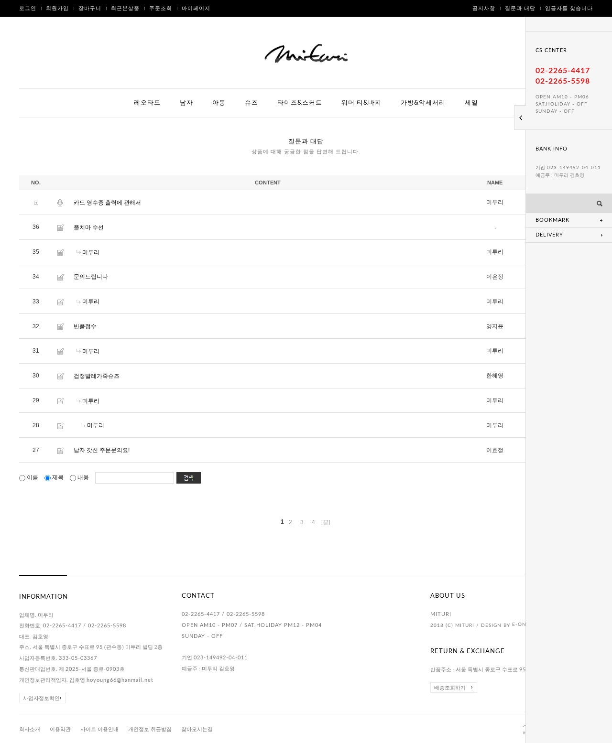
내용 (83, 477)
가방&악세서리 (423, 103)
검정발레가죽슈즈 (97, 376)
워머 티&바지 (361, 103)
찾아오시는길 (197, 729)
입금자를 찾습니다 (569, 8)
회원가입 (57, 8)
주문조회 (160, 8)
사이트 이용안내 (99, 729)
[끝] (325, 522)
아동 (219, 103)
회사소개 (29, 729)
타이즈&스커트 (299, 103)
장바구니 (89, 8)
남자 (186, 103)
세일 (471, 103)
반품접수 (85, 326)
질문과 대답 (520, 8)
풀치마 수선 (89, 227)
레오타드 (147, 103)
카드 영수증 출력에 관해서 (107, 202)
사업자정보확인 (41, 698)
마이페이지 (196, 8)
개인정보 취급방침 (150, 729)
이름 (32, 477)
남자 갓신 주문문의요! (102, 450)
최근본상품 (125, 8)
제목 (58, 477)
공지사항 (483, 8)
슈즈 (251, 103)
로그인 (27, 8)
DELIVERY (549, 234)
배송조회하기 (450, 687)
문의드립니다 (91, 276)
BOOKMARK (552, 220)
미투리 (90, 251)
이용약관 (60, 729)
